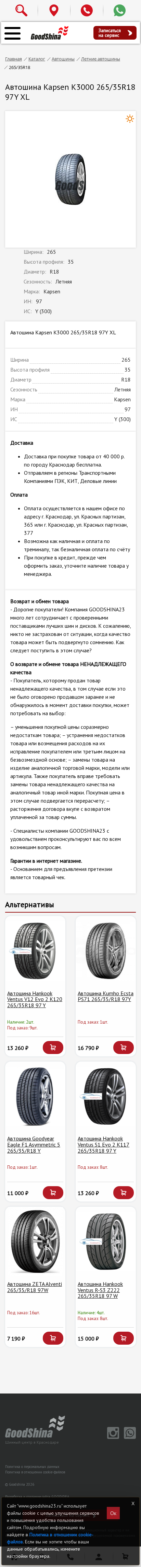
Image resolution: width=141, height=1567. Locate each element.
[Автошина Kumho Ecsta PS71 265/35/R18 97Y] (106, 950)
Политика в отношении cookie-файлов (35, 1472)
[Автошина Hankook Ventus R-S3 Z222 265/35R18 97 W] (106, 1241)
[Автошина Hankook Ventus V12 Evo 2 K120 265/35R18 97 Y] (35, 950)
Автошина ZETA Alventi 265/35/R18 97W (34, 1286)
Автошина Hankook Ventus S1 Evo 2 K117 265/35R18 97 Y (103, 1144)
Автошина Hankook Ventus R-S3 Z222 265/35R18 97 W (100, 1289)
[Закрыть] (133, 1503)
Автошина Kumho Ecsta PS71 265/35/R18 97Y (105, 996)
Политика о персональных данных (32, 1466)
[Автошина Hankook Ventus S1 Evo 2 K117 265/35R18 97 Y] (106, 1096)
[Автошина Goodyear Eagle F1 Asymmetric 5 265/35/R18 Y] (35, 1096)
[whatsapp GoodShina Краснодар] (128, 1437)
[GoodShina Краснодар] (49, 32)
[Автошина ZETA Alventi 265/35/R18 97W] (35, 1241)
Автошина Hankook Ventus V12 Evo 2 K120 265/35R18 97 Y (34, 999)
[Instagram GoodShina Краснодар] (112, 1437)
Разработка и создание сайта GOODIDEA (37, 1496)
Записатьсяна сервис (110, 32)
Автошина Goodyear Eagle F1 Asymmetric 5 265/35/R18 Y (33, 1144)
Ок (113, 1513)
